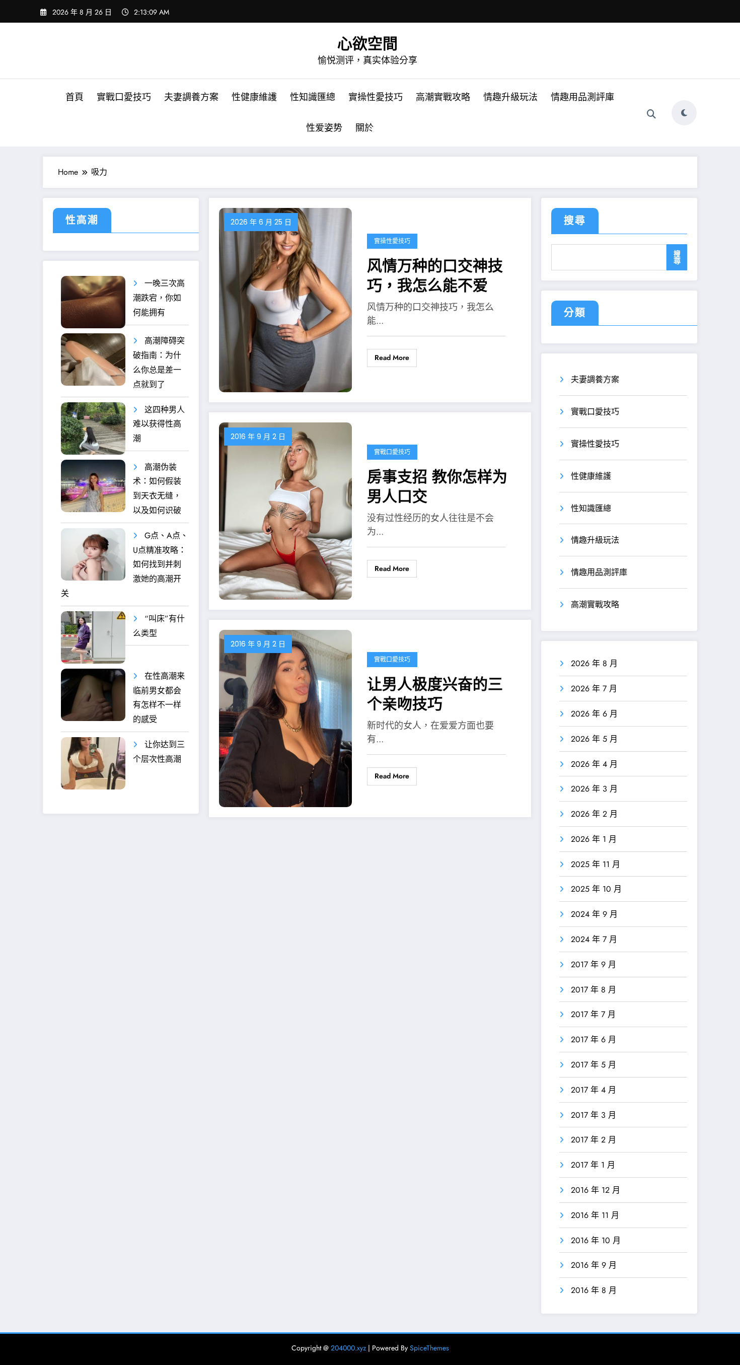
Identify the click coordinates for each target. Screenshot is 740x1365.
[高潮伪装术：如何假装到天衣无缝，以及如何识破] (93, 486)
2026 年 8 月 (594, 663)
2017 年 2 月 (593, 1139)
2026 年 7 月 (594, 688)
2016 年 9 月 (594, 1265)
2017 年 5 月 (593, 1064)
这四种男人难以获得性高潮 (159, 424)
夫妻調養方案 (191, 97)
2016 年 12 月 (595, 1190)
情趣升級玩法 (510, 97)
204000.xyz (348, 1348)
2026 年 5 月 (594, 739)
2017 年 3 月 (593, 1115)
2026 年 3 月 (594, 789)
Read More (392, 357)
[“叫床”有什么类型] (93, 637)
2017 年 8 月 (593, 989)
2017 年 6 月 (593, 1039)
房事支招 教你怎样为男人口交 (437, 486)
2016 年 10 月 (596, 1240)
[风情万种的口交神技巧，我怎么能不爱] (285, 299)
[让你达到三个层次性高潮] (93, 763)
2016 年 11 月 (595, 1215)
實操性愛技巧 (375, 97)
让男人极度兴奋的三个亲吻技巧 (435, 693)
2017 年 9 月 (593, 964)
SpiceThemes (429, 1348)
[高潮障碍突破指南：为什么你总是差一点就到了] (93, 359)
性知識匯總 (312, 97)
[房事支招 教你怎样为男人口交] (285, 510)
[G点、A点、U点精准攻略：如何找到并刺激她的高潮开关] (93, 554)
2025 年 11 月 (595, 864)
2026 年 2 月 (594, 814)
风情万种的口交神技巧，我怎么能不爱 (435, 275)
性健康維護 (254, 97)
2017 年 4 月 (593, 1090)
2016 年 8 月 (594, 1290)
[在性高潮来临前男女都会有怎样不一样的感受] (93, 695)
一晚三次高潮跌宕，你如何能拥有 (159, 297)
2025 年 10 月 (596, 889)
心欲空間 (367, 43)
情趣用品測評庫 (582, 97)
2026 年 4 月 (594, 764)
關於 (364, 127)
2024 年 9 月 (594, 914)
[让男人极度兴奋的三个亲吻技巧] (285, 718)
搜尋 (575, 220)
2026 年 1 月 (594, 839)
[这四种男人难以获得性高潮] (93, 428)
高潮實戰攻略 (443, 97)
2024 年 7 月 (594, 939)
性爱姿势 (324, 127)
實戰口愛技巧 (124, 97)
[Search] (651, 114)
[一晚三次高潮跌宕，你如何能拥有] (93, 302)
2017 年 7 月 (593, 1014)
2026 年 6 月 (594, 714)
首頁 (74, 97)
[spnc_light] (684, 112)
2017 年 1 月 (593, 1165)
